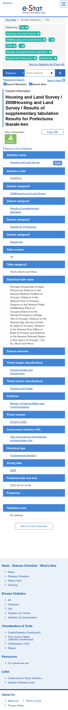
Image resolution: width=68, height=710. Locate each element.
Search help (54, 80)
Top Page (10, 19)
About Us (13, 700)
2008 (13, 470)
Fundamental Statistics (23, 455)
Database (13, 604)
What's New (15, 580)
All (9, 600)
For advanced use (18, 663)
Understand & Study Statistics (25, 678)
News (11, 572)
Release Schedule (18, 576)
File (10, 608)
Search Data (39, 84)
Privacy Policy (16, 705)
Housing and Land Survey (25, 162)
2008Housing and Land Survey (28, 193)
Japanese (7, 3)
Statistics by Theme (19, 613)
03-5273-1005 (18, 421)
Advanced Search (14, 79)
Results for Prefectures (23, 226)
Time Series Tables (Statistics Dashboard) (20, 638)
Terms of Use (33, 700)
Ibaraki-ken (16, 241)
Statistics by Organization (22, 617)
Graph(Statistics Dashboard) (24, 632)
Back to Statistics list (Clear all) (46, 64)
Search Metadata (16, 84)
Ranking (12, 585)
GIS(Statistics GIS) (18, 643)
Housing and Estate (21, 388)
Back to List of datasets (18, 148)
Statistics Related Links (21, 682)
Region (12, 648)
